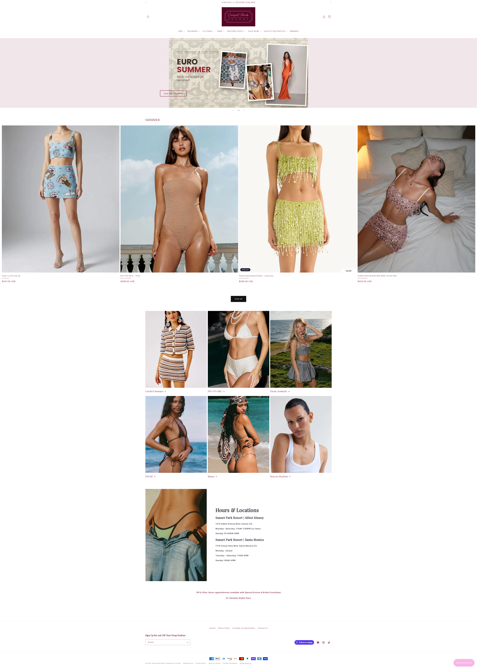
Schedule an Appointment (243, 628)
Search (212, 628)
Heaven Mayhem (279, 476)
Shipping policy (245, 663)
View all (238, 299)
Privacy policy (201, 663)
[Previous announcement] (146, 2)
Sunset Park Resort (159, 663)
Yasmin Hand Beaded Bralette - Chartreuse (256, 276)
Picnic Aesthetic (278, 391)
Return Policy (238, 613)
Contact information (230, 663)
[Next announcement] (331, 2)
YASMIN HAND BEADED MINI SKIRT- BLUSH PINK (377, 276)
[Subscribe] (187, 642)
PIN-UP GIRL (215, 391)
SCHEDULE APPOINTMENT (238, 605)
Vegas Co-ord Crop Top (11, 276)
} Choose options (60, 288)
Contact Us (263, 628)
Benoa (211, 476)
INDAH (149, 476)
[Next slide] (244, 110)
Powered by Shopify (173, 663)
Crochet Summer (154, 391)
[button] (148, 17)
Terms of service (214, 663)
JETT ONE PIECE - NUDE (130, 276)
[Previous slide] (233, 110)
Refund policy (188, 663)
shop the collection (173, 93)
